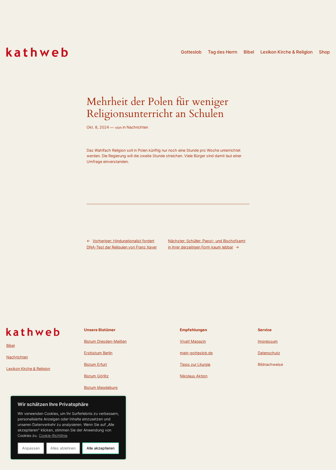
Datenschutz (269, 353)
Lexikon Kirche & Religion (28, 368)
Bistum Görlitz (96, 376)
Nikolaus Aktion (193, 376)
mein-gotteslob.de (196, 353)
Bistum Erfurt (95, 364)
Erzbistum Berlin (98, 353)
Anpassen (31, 448)
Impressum (268, 341)
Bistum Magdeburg (101, 387)
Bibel (10, 345)
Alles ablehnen (63, 448)
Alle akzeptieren (100, 448)
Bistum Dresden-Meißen (105, 341)
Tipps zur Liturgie (195, 364)
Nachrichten (137, 127)
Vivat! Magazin (193, 341)
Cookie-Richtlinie (53, 435)
